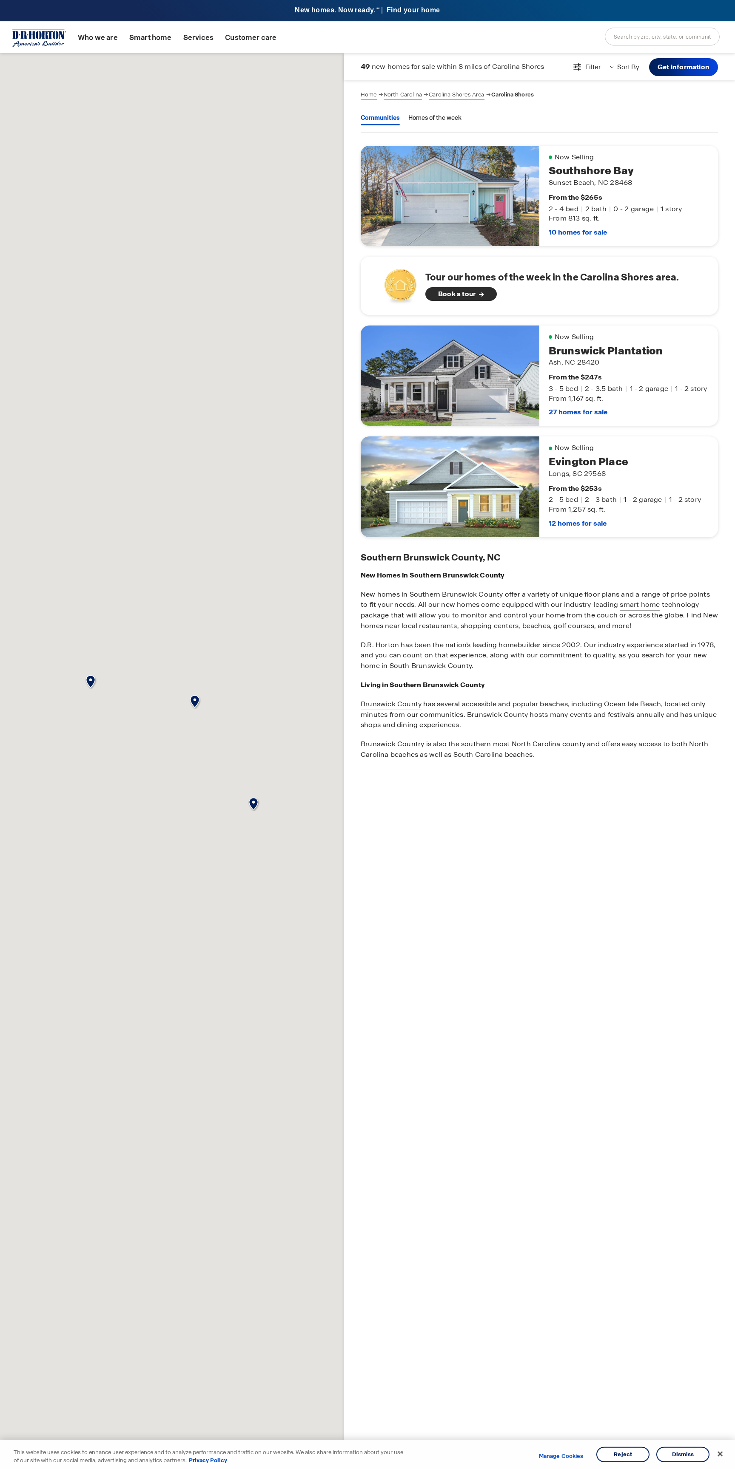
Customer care (250, 37)
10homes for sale (578, 232)
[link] (539, 286)
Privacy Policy (208, 1460)
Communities (380, 118)
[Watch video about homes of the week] (396, 283)
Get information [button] (683, 66)
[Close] (720, 1454)
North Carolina (403, 94)
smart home (640, 604)
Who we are (98, 37)
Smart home (150, 37)
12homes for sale (578, 523)
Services (198, 37)
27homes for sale (578, 412)
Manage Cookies (561, 1456)
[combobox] (662, 36)
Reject (623, 1454)
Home (369, 94)
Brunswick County (391, 703)
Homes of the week (435, 118)
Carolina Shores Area (456, 94)
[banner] (367, 11)
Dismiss (683, 1454)
